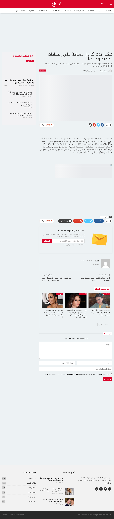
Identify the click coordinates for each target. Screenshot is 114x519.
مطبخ (32, 10)
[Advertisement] (57, 34)
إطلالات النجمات (31, 483)
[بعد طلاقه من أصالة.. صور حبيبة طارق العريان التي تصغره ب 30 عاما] (69, 491)
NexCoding (20, 514)
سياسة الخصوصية (82, 514)
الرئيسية (108, 10)
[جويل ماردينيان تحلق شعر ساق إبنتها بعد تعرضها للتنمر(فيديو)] (19, 68)
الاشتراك (47, 241)
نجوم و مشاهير (44, 10)
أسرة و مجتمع (20, 10)
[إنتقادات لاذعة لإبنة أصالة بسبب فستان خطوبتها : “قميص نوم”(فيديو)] (69, 502)
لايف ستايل (57, 10)
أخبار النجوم (42, 70)
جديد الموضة (32, 501)
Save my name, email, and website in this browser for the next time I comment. (77, 374)
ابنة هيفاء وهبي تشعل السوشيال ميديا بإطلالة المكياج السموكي (56, 279)
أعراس (69, 10)
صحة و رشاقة (80, 10)
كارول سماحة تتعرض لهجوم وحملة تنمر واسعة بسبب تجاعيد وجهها (95, 279)
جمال (100, 10)
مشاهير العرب (32, 487)
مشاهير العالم (31, 492)
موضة (92, 10)
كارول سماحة (104, 217)
